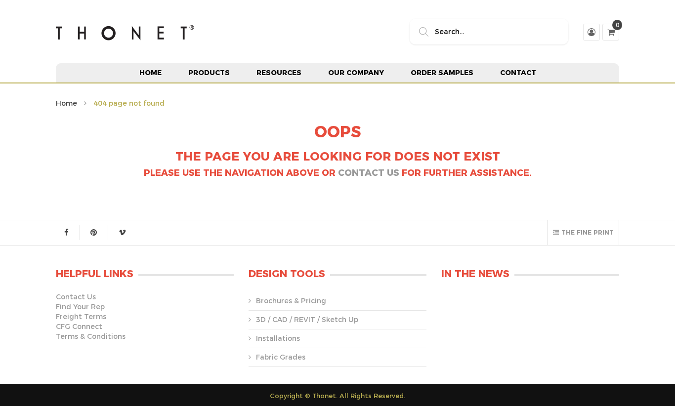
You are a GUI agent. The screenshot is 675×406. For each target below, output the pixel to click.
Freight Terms (81, 316)
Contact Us (368, 172)
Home (150, 72)
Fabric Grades (280, 357)
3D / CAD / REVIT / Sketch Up (307, 319)
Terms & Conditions (91, 336)
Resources (278, 72)
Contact (518, 72)
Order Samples (442, 72)
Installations (278, 338)
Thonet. (325, 396)
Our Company (356, 72)
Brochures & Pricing (291, 300)
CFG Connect (79, 326)
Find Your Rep (80, 306)
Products (209, 72)
